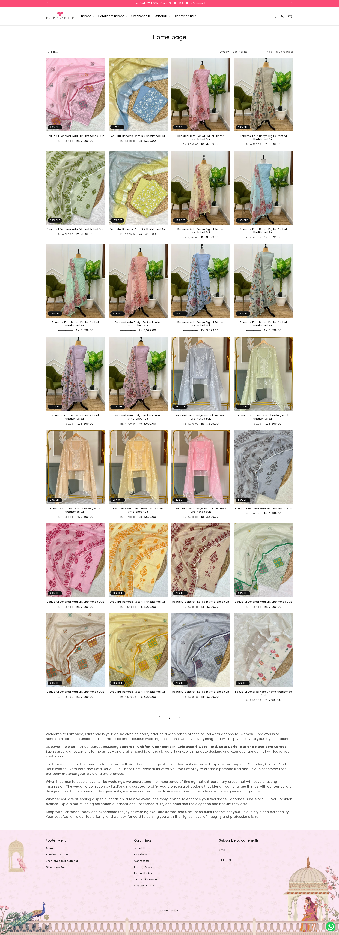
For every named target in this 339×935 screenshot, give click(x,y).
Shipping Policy (144, 885)
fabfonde (174, 910)
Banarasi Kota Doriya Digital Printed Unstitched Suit (200, 137)
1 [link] (159, 718)
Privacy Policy (143, 867)
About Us (140, 848)
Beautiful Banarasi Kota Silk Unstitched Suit (75, 136)
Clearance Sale (56, 867)
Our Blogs (140, 854)
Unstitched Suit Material (62, 861)
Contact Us (141, 861)
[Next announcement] (292, 3)
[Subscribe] (278, 850)
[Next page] (179, 718)
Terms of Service (145, 879)
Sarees (50, 848)
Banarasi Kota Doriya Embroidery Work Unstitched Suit (201, 417)
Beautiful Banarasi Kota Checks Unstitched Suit (263, 693)
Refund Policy (143, 873)
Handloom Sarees (57, 854)
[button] (87, 16)
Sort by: (225, 51)
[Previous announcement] (47, 3)
